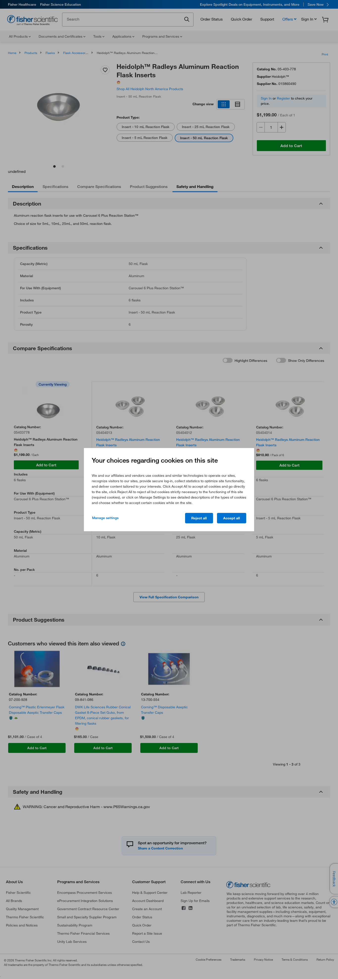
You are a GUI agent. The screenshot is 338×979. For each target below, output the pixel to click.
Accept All (231, 518)
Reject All (199, 518)
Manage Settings (105, 518)
